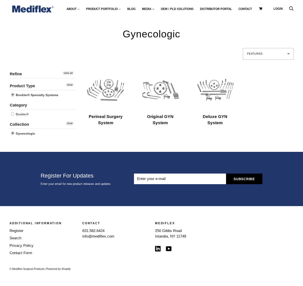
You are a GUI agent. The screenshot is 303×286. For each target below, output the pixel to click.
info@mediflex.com (98, 236)
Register (17, 231)
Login (278, 8)
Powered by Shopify (58, 269)
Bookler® (22, 114)
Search (15, 238)
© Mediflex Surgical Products (27, 269)
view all (68, 73)
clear (70, 84)
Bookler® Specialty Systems (36, 95)
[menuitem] (73, 9)
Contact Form (21, 253)
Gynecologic (25, 133)
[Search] (291, 8)
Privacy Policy (21, 245)
